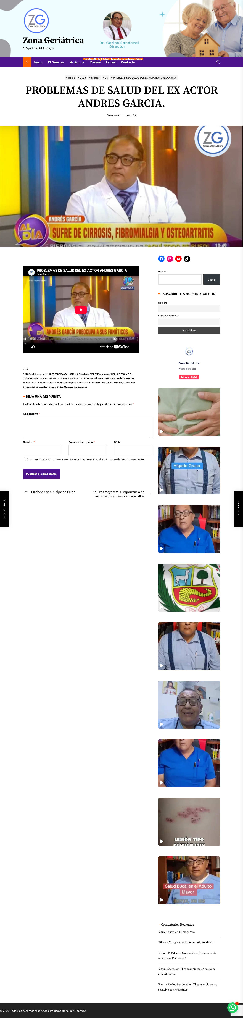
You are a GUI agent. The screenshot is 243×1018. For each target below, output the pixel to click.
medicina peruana (125, 378)
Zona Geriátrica (53, 41)
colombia (104, 374)
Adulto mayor (37, 374)
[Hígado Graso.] (189, 470)
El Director (56, 62)
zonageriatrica (114, 114)
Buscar (162, 271)
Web (117, 442)
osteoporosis (71, 382)
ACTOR (26, 374)
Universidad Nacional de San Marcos (53, 386)
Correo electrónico (81, 442)
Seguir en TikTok (189, 377)
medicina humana (106, 378)
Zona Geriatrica (79, 386)
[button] (232, 1007)
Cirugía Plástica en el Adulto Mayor (191, 942)
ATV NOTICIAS (70, 374)
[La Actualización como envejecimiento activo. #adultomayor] (189, 529)
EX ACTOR (62, 378)
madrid (93, 378)
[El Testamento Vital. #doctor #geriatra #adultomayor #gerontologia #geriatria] (189, 646)
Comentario (31, 413)
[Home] (27, 62)
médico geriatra (31, 382)
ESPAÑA (52, 378)
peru (81, 382)
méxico (60, 382)
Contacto (128, 62)
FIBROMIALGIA (75, 378)
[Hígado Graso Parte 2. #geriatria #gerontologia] (189, 412)
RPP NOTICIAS (115, 382)
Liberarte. (80, 1010)
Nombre (29, 442)
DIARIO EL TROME (119, 374)
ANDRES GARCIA (54, 374)
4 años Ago (130, 114)
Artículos (78, 60)
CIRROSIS (94, 374)
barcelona (84, 374)
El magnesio (187, 932)
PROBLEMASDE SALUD (96, 382)
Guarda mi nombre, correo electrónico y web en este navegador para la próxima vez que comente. (85, 459)
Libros (111, 62)
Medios (96, 60)
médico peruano (48, 382)
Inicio (38, 62)
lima (86, 378)
